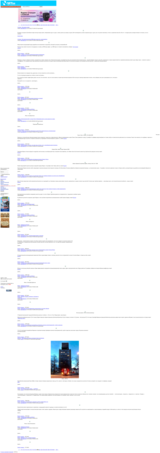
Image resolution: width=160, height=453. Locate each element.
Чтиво (19, 67)
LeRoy (22, 339)
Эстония (19, 27)
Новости (19, 338)
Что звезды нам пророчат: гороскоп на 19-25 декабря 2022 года (34, 401)
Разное (19, 54)
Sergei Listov (20, 36)
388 (52, 24)
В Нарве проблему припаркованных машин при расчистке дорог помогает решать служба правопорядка (43, 188)
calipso (22, 389)
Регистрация (3, 179)
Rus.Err (65, 138)
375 (28, 24)
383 (43, 24)
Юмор (19, 87)
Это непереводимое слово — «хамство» (29, 388)
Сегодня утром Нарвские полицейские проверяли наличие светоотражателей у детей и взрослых (41, 325)
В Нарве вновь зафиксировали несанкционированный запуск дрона (35, 262)
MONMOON (23, 28)
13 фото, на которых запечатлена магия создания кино (32, 54)
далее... (2, 286)
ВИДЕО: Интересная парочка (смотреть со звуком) (32, 98)
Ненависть (23, 67)
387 (50, 24)
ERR (19, 382)
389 (53, 24)
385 (46, 24)
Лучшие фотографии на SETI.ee (27, 109)
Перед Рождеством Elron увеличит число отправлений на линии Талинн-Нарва (38, 249)
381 (39, 24)
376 (30, 24)
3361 (57, 24)
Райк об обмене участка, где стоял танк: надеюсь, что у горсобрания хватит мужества (39, 145)
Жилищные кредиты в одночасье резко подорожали (33, 338)
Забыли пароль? (4, 176)
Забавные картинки (25, 87)
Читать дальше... (21, 53)
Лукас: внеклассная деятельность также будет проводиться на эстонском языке (38, 130)
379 (35, 24)
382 (41, 24)
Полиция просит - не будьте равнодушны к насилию (32, 235)
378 (34, 24)
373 (25, 24)
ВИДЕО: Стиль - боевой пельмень (28, 437)
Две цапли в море (25, 27)
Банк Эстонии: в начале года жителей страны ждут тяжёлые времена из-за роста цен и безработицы (43, 175)
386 (48, 24)
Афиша (19, 118)
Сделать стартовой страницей (6, 451)
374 (27, 24)
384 (45, 24)
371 (21, 24)
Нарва (19, 109)
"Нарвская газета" (21, 318)
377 (32, 24)
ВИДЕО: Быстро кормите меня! (27, 204)
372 (23, 24)
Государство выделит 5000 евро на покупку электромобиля (34, 39)
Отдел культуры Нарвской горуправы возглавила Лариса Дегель (34, 159)
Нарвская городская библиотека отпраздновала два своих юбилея (35, 308)
